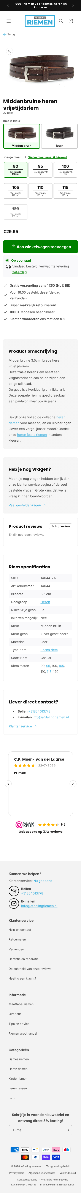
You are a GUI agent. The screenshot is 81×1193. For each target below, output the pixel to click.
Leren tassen (18, 1088)
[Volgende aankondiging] (73, 5)
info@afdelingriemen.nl (51, 717)
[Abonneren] (67, 1130)
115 (49, 672)
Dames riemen (19, 1059)
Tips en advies (19, 1024)
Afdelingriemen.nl (31, 1166)
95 (48, 666)
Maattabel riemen (21, 1004)
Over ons (15, 1014)
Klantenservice (20, 726)
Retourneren (17, 939)
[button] (8, 21)
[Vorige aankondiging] (8, 5)
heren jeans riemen (32, 435)
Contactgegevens (27, 1179)
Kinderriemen (18, 1078)
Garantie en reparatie (23, 959)
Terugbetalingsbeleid (58, 1166)
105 (61, 666)
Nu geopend (42, 881)
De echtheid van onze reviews (30, 968)
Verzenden (16, 949)
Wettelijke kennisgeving (54, 1179)
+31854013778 (39, 711)
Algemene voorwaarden (42, 1172)
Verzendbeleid (68, 1172)
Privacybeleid (16, 1172)
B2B (11, 1098)
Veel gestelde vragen (25, 505)
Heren (45, 602)
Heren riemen (18, 1069)
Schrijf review (60, 526)
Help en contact (20, 929)
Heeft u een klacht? (22, 978)
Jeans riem (49, 650)
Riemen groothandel (23, 1033)
